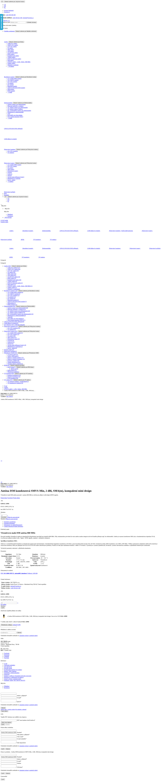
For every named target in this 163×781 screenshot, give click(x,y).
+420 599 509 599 (11, 15)
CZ (2, 1)
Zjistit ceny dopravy (6, 722)
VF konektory (9, 373)
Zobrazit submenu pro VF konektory (24, 373)
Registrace (10, 216)
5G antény (10, 48)
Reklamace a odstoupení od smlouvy (14, 677)
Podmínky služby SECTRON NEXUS (14, 680)
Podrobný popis (10, 522)
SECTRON (9, 396)
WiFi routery (10, 169)
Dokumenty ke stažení (13, 525)
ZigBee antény (11, 63)
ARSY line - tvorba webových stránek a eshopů (13, 709)
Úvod (5, 386)
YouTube (6, 658)
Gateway (9, 174)
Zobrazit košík (17, 624)
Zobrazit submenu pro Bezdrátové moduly (26, 77)
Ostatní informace (13, 526)
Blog (5, 193)
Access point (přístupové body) (15, 177)
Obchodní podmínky (9, 665)
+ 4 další (9, 92)
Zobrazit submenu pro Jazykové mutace (14, 1)
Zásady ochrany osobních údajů (12, 679)
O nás (5, 663)
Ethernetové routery (12, 171)
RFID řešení (11, 367)
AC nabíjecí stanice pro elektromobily (17, 107)
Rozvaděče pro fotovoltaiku (14, 115)
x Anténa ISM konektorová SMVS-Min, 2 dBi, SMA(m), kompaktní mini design (33, 616)
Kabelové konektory (14, 375)
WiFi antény (10, 49)
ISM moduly (10, 89)
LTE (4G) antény (12, 46)
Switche (9, 172)
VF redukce (8, 380)
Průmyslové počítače (9, 192)
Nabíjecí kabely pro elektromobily (16, 104)
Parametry (9, 523)
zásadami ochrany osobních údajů (28, 635)
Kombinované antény (13, 55)
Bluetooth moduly (12, 86)
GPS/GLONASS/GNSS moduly (16, 87)
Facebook (10, 498)
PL (5, 7)
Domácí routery (9, 349)
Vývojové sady (12, 354)
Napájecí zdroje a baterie (15, 363)
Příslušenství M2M (10, 353)
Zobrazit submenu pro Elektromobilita (22, 103)
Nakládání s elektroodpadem (11, 673)
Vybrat (7, 724)
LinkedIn (6, 656)
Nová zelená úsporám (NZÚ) (15, 116)
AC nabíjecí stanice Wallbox (15, 109)
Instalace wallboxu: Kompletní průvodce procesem (17, 676)
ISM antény (10, 60)
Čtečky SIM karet (13, 356)
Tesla (8, 113)
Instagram (6, 655)
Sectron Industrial (8, 10)
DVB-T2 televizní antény (14, 59)
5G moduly (10, 83)
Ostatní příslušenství (13, 362)
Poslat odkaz (16, 498)
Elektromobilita (8, 103)
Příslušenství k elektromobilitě (15, 112)
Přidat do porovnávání (13, 517)
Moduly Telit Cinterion (10, 671)
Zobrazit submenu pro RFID (17, 365)
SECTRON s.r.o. (5, 20)
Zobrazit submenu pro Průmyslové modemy (27, 149)
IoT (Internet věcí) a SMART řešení (14, 324)
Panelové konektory (13, 376)
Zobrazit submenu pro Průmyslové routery (26, 163)
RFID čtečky (12, 370)
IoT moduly (10, 84)
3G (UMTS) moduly (13, 80)
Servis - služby (11, 180)
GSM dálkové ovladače (10, 139)
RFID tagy (14, 369)
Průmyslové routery (9, 163)
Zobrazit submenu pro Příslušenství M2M (28, 353)
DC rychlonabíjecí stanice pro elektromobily (19, 110)
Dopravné (6, 674)
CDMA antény (11, 57)
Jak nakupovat (8, 666)
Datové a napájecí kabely (15, 357)
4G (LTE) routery (12, 166)
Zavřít (2, 607)
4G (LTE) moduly (12, 81)
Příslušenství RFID (13, 372)
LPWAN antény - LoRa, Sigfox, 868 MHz (18, 62)
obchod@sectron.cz (28, 18)
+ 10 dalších (10, 66)
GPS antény (10, 51)
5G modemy (10, 152)
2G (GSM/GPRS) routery (14, 164)
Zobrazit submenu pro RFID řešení (25, 367)
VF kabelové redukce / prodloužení (18, 381)
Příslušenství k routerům (13, 178)
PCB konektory (12, 378)
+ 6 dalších (10, 181)
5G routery (10, 168)
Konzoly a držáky (13, 360)
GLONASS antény (12, 52)
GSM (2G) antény (12, 43)
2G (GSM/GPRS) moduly (14, 78)
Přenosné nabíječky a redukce (15, 106)
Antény (6, 42)
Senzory (9, 175)
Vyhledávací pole (5, 22)
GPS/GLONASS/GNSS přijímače (13, 128)
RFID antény (11, 54)
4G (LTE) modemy (12, 151)
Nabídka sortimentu (9, 31)
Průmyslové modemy (9, 149)
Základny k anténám (12, 65)
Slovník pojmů (8, 668)
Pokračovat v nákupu (6, 624)
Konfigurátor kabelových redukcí (13, 669)
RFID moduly (11, 91)
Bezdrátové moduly (9, 77)
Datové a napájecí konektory (16, 359)
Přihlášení (10, 214)
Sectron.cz (7, 12)
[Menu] (1, 204)
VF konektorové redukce (15, 383)
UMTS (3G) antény (12, 45)
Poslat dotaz (4, 498)
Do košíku (3, 517)
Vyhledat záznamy (31, 22)
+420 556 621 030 (17, 18)
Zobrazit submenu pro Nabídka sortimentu (26, 31)
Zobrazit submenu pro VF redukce (22, 380)
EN (5, 6)
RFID (6, 365)
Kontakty (6, 195)
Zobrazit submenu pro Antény (16, 42)
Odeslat (19, 632)
